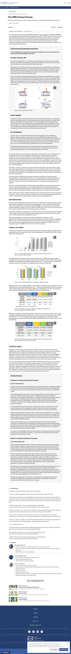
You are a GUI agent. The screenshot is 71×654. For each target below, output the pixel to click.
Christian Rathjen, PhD (20, 555)
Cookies (35, 617)
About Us (35, 621)
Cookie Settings (53, 649)
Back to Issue (12, 11)
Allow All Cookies (63, 649)
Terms (35, 613)
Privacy (35, 609)
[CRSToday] (10, 3)
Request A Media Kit (35, 625)
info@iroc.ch (18, 550)
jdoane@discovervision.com (22, 572)
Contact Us (37, 638)
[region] (48, 647)
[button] (13, 488)
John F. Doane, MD (19, 563)
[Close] (67, 643)
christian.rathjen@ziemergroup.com (24, 559)
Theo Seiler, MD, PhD (20, 545)
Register (6, 652)
